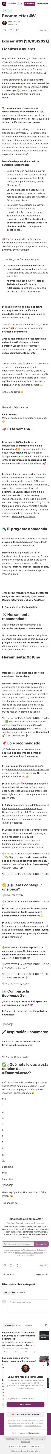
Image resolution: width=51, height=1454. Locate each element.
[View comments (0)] (11, 30)
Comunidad (42, 732)
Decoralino (8, 552)
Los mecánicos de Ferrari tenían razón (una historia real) (19, 1359)
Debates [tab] (28, 1325)
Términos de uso (34, 1420)
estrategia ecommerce (14, 331)
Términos (34, 1439)
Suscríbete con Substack (27, 1414)
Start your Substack (18, 1446)
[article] (25, 1342)
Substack (14, 1451)
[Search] (46, 1325)
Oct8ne (6, 672)
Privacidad (26, 1439)
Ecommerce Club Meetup (16, 492)
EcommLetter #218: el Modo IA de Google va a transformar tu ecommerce (18, 1335)
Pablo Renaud (14, 22)
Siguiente (40, 1274)
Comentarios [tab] (9, 1293)
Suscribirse (29, 3)
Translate (8, 11)
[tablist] (14, 1292)
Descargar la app (35, 1446)
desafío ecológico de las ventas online (27, 829)
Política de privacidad (33, 1425)
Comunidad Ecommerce (32, 864)
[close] (43, 1365)
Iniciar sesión (42, 3)
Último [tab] (19, 1325)
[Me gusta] (4, 30)
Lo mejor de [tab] (9, 1325)
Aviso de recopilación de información (29, 1252)
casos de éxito (30, 314)
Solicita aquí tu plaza (23, 516)
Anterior (10, 1274)
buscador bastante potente (20, 353)
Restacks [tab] (21, 1293)
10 (3, 1160)
